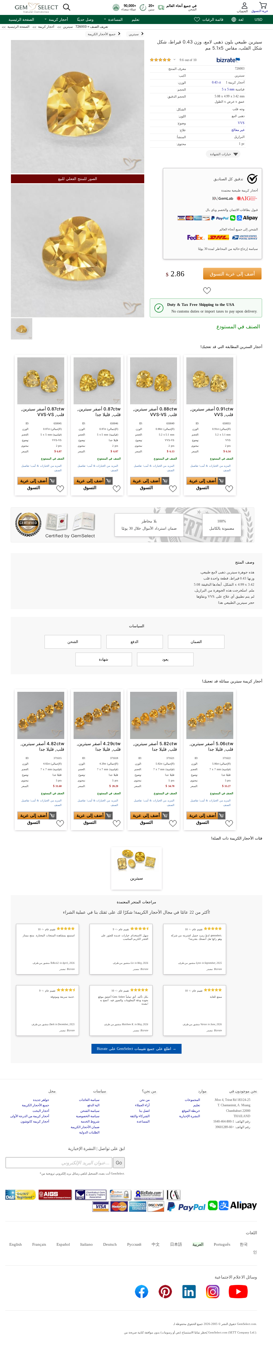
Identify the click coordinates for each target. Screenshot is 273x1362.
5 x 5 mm (228, 89)
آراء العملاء (142, 1105)
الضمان (196, 642)
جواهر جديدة (41, 1100)
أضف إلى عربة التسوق (232, 274)
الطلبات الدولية (89, 1132)
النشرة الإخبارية (189, 1116)
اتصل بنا (144, 1111)
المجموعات (192, 1100)
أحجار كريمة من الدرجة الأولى (29, 1116)
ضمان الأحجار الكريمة (85, 1127)
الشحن (72, 642)
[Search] (66, 7)
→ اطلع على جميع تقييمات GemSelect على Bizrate (136, 1049)
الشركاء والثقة (140, 1116)
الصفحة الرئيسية (21, 19)
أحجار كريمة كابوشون (35, 1121)
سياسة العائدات (89, 1100)
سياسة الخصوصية (87, 1116)
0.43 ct (217, 82)
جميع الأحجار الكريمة (35, 1105)
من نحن (144, 1100)
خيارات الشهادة (220, 154)
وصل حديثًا (85, 19)
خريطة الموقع (191, 1111)
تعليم (135, 19)
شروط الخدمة (90, 1121)
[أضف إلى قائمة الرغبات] (207, 291)
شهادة (103, 659)
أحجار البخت (41, 1111)
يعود (165, 659)
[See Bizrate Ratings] (228, 60)
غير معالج (237, 129)
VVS (241, 123)
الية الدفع (93, 1105)
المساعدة (113, 19)
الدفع (134, 642)
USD (258, 19)
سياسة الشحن (89, 1111)
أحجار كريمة (56, 19)
